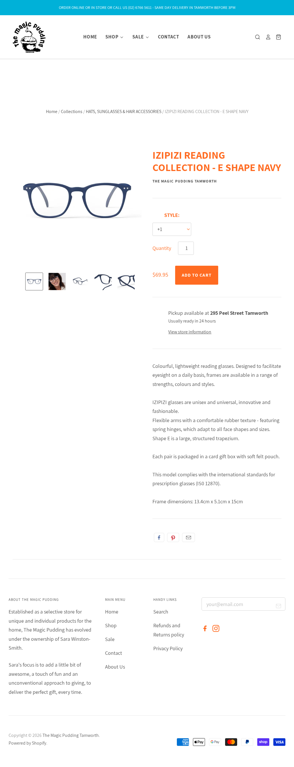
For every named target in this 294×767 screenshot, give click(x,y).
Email (188, 537)
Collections (71, 111)
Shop (112, 37)
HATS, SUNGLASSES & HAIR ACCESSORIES (123, 111)
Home (90, 37)
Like (159, 537)
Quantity (161, 248)
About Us (198, 37)
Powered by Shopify (27, 743)
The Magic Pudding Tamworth (184, 181)
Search (160, 611)
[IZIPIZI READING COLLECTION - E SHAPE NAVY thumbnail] (34, 281)
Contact (168, 37)
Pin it (173, 537)
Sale (138, 37)
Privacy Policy (168, 648)
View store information (189, 332)
